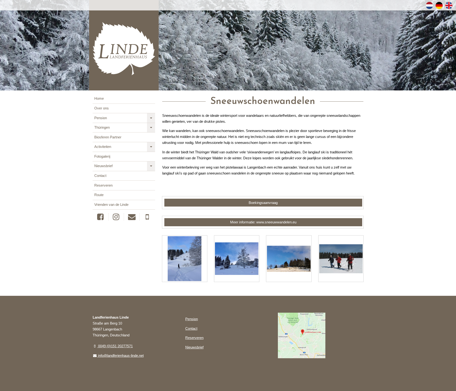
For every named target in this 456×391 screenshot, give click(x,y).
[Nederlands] (429, 5)
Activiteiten (102, 147)
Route (99, 195)
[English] (448, 5)
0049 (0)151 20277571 (115, 346)
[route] (301, 335)
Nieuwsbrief (103, 166)
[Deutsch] (439, 5)
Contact (100, 176)
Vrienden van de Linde (111, 205)
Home (99, 98)
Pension (100, 118)
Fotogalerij (102, 156)
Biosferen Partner (107, 137)
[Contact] (131, 217)
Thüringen (102, 127)
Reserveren (103, 185)
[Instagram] (116, 217)
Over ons (101, 108)
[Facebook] (100, 217)
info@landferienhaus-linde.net (120, 356)
